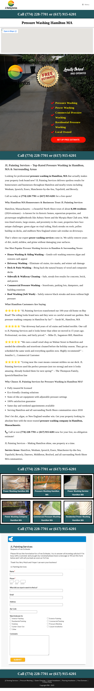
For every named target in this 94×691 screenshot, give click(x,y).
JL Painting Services (11, 680)
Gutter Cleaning (40, 680)
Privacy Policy (47, 682)
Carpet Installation (53, 680)
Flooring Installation (68, 680)
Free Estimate (82, 680)
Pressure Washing (26, 680)
